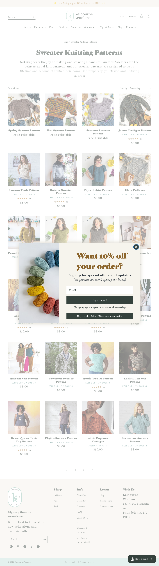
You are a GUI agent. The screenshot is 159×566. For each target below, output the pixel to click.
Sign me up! (100, 300)
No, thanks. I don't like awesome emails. (99, 316)
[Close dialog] (136, 247)
